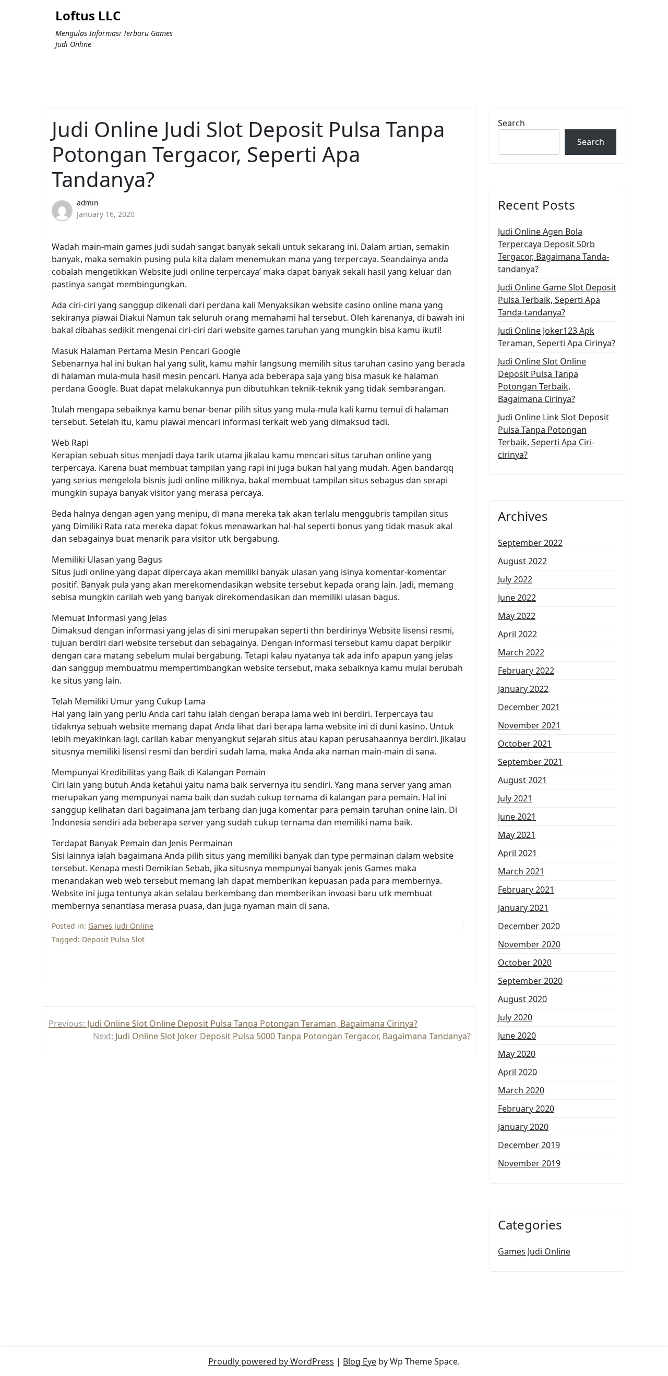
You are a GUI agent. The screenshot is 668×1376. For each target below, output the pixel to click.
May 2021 (516, 835)
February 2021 (526, 889)
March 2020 (521, 1090)
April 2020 (517, 1072)
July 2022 (515, 579)
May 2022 (516, 616)
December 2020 (529, 926)
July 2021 (515, 798)
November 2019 (529, 1163)
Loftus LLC (88, 15)
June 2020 (517, 1035)
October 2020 (525, 962)
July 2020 (515, 1017)
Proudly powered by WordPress (271, 1361)
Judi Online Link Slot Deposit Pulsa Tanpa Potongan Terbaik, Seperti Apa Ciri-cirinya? (553, 435)
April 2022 (517, 634)
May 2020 (516, 1054)
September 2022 (530, 543)
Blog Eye (359, 1361)
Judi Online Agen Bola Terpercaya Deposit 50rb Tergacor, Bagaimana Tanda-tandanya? (553, 250)
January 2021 (523, 908)
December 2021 (529, 707)
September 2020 (530, 981)
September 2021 (530, 762)
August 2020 (522, 999)
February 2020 (526, 1108)
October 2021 (525, 743)
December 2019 (529, 1145)
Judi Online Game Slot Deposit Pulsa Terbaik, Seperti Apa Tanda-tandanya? (557, 300)
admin (87, 203)
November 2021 (529, 725)
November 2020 (529, 944)
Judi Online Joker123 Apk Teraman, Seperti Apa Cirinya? (556, 337)
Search (511, 123)
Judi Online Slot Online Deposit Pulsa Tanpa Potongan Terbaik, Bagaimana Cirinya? (542, 380)
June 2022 (517, 597)
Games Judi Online (120, 926)
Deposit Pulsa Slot (113, 939)
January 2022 (523, 689)
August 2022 (522, 561)
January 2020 (523, 1127)
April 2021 (517, 853)
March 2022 (521, 652)
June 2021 (517, 816)
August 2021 (522, 780)
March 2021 (521, 871)
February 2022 (526, 670)
